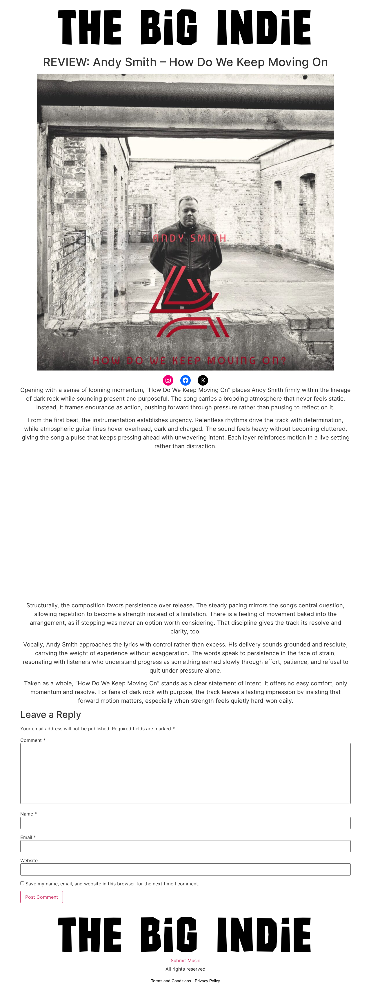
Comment (33, 740)
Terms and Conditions (171, 980)
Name (28, 813)
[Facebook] (185, 380)
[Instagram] (168, 380)
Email (28, 837)
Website (29, 860)
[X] (203, 380)
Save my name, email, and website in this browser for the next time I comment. (112, 883)
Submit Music (185, 960)
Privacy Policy (207, 980)
